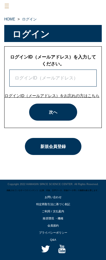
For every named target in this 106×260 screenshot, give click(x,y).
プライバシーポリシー (53, 232)
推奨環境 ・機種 (53, 218)
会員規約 (53, 225)
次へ (53, 112)
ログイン (29, 19)
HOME (9, 19)
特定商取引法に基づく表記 (53, 204)
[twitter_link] (45, 248)
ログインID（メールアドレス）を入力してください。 (53, 60)
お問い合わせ (53, 197)
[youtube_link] (61, 248)
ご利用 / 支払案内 (53, 211)
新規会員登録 (53, 146)
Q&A (53, 239)
